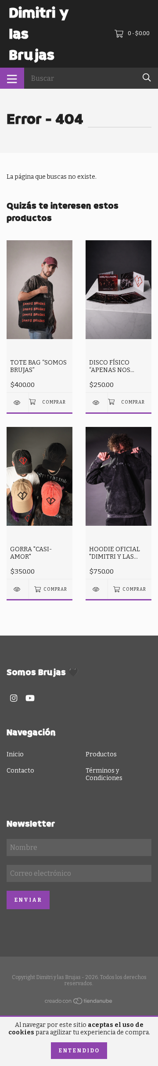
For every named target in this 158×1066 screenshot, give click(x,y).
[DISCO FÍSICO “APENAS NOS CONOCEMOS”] (97, 402)
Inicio (15, 754)
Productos (101, 754)
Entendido (79, 1051)
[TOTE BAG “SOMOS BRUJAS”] (18, 402)
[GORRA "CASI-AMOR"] (18, 589)
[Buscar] (146, 77)
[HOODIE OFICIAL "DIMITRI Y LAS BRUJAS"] (97, 589)
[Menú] (12, 78)
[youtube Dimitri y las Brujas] (30, 698)
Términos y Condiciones (104, 774)
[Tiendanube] (79, 1003)
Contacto (20, 770)
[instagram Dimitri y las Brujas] (14, 698)
